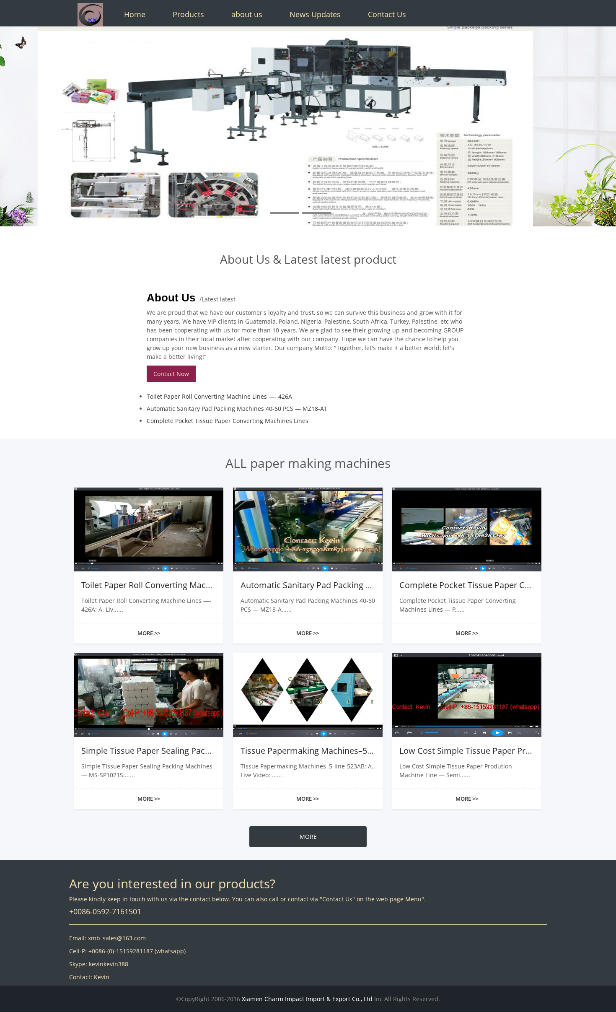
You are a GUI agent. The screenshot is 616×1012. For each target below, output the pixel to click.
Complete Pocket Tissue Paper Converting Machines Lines (227, 421)
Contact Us (387, 14)
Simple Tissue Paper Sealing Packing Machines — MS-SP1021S (201, 750)
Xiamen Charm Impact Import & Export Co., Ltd (307, 999)
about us (246, 14)
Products (188, 14)
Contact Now (171, 374)
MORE (308, 837)
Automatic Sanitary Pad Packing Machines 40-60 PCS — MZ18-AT (237, 409)
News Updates (315, 14)
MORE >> (148, 633)
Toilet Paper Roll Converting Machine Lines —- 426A (219, 396)
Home (134, 14)
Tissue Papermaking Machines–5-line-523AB (326, 750)
